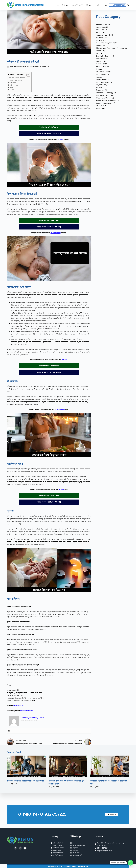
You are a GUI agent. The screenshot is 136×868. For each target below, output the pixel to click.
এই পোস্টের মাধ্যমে (55, 233)
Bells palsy (100, 40)
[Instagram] (20, 848)
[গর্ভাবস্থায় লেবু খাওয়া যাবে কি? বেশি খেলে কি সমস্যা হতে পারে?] (109, 766)
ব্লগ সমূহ (104, 5)
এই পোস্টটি (60, 139)
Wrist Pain (100, 108)
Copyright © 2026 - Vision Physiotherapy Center (68, 866)
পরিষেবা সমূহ (64, 5)
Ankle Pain (100, 30)
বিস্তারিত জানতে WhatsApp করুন (49, 127)
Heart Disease (101, 66)
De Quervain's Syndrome (105, 43)
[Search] (128, 5)
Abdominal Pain (102, 25)
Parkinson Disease (103, 82)
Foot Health (100, 59)
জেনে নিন (64, 360)
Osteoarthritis (101, 80)
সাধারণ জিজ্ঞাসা (12, 90)
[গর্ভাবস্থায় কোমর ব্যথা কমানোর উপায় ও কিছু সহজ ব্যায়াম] (26, 766)
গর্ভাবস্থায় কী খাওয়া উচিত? (15, 80)
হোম (58, 5)
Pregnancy (45, 67)
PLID (98, 87)
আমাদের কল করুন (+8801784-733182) (49, 133)
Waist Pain (100, 106)
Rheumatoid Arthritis (104, 95)
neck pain (99, 77)
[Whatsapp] (130, 863)
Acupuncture (101, 27)
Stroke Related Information (106, 101)
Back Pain (100, 38)
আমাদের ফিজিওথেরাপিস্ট (77, 5)
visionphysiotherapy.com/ (29, 720)
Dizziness (99, 53)
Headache (100, 61)
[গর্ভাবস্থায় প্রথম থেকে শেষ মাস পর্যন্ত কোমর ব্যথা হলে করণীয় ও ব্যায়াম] (68, 766)
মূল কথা (11, 87)
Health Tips (100, 64)
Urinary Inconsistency (104, 103)
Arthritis (99, 32)
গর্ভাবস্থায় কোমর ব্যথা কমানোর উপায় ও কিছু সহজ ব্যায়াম (25, 781)
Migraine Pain (101, 74)
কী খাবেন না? (12, 82)
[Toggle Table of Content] (27, 75)
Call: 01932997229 (117, 5)
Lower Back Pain (102, 72)
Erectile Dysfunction (103, 56)
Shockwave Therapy (104, 98)
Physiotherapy (101, 85)
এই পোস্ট (61, 489)
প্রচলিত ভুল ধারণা (13, 85)
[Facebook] (15, 848)
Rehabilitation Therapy (104, 93)
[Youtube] (25, 848)
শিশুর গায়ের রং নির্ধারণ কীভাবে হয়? (17, 78)
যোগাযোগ (97, 5)
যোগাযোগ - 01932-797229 (42, 814)
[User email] (9, 731)
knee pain (99, 69)
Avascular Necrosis (103, 35)
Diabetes (99, 45)
